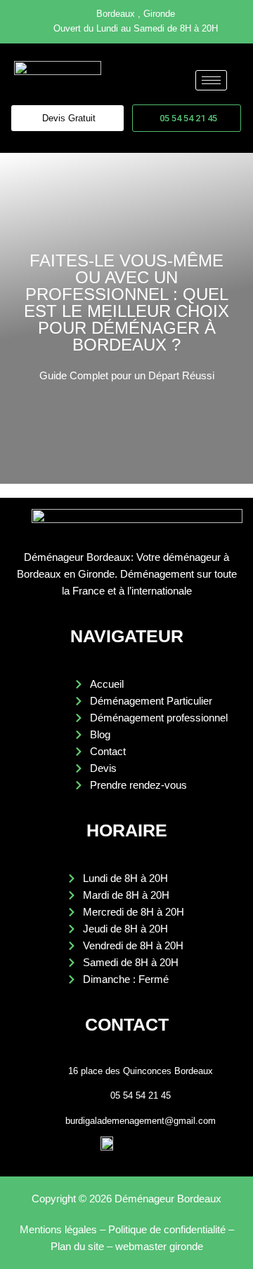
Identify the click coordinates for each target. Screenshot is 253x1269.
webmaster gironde (159, 1246)
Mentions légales (58, 1229)
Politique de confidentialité (167, 1229)
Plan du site (77, 1246)
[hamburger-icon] (211, 80)
